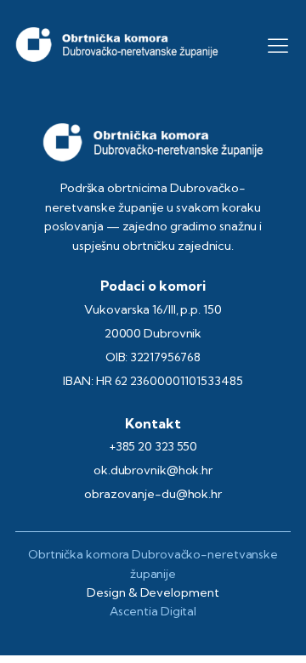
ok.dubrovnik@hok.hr (153, 470)
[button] (278, 45)
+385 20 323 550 (153, 446)
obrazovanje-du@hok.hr (153, 494)
